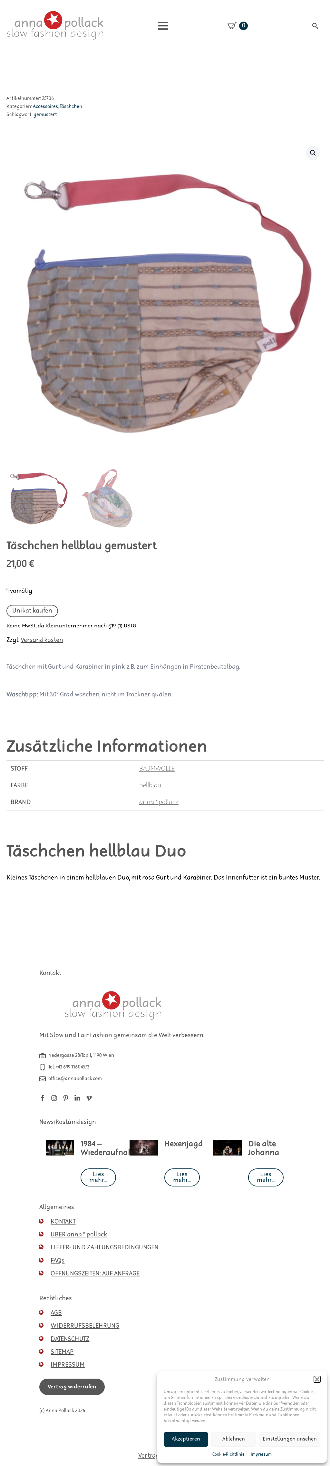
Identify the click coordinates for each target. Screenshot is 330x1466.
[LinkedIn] (77, 1098)
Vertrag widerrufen (72, 1386)
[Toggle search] (315, 25)
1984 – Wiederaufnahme (112, 1148)
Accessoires (45, 106)
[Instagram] (54, 1098)
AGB (56, 1313)
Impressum (261, 1454)
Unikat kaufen (32, 611)
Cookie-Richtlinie (228, 1454)
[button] (317, 1379)
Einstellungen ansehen (290, 1439)
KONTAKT (63, 1221)
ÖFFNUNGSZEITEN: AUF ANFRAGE (95, 1273)
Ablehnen (233, 1439)
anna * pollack (159, 802)
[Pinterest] (66, 1098)
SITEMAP (62, 1352)
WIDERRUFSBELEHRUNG (85, 1326)
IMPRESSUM (68, 1365)
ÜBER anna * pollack (79, 1234)
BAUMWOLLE (157, 768)
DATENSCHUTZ (70, 1339)
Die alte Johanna (263, 1148)
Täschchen (71, 106)
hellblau (150, 785)
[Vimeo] (89, 1098)
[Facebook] (42, 1098)
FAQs (57, 1260)
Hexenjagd (183, 1144)
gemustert (45, 114)
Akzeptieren (186, 1439)
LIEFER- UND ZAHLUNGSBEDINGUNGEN (105, 1247)
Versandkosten (42, 640)
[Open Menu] (163, 26)
